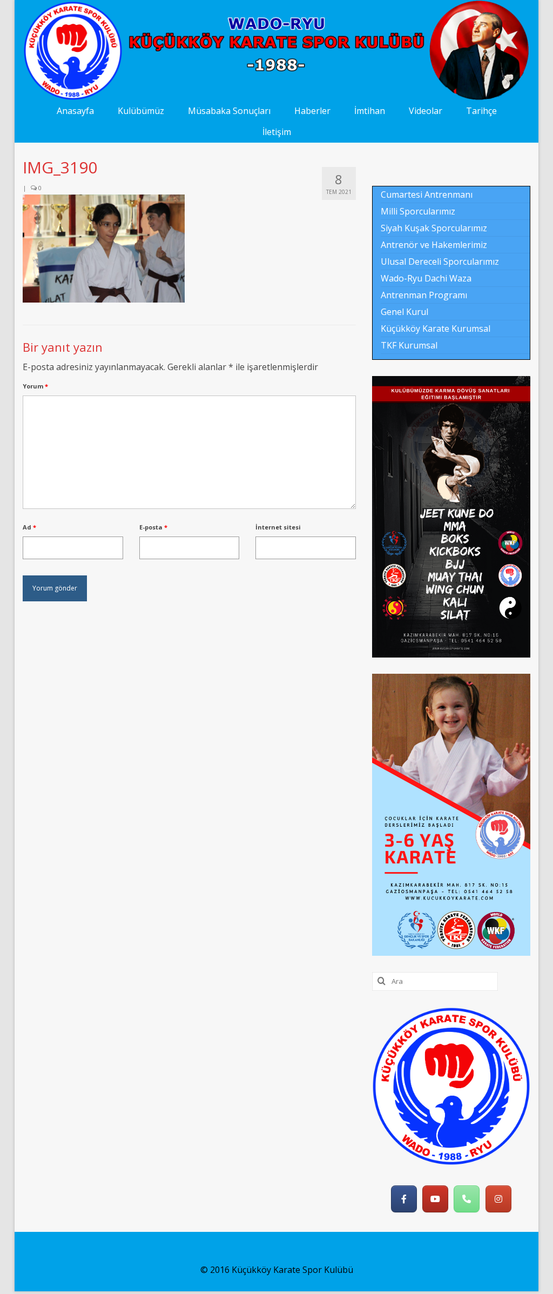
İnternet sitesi (278, 527)
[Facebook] (404, 1198)
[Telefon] (467, 1198)
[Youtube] (435, 1198)
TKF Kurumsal (409, 345)
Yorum (35, 386)
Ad (29, 527)
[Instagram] (498, 1198)
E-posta (153, 527)
